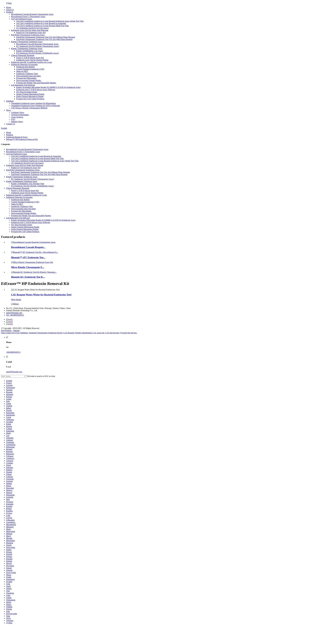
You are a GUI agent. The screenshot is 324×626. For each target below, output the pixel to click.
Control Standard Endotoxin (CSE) (30, 69)
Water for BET (22, 71)
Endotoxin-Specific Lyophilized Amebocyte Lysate (31, 62)
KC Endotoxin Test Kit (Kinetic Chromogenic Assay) (37, 46)
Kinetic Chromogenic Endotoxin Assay (27, 42)
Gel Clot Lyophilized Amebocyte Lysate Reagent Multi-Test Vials (42, 26)
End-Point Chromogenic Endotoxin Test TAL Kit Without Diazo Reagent (45, 37)
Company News (17, 112)
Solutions (10, 101)
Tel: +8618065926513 (15, 315)
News (8, 110)
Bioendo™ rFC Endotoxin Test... (28, 257)
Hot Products (6, 330)
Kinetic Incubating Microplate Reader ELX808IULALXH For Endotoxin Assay (48, 87)
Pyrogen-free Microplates (26, 78)
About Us (10, 10)
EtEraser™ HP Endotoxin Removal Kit (22, 139)
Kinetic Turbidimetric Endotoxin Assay (26, 48)
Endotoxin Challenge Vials (27, 74)
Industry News (17, 122)
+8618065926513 (13, 352)
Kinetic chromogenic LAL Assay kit (89, 333)
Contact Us (10, 124)
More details (16, 299)
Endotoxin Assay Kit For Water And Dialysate (29, 30)
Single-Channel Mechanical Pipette (30, 94)
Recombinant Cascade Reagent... (28, 247)
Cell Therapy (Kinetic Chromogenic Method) (29, 108)
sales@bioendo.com (14, 313)
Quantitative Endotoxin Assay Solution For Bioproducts (33, 103)
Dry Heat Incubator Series (26, 92)
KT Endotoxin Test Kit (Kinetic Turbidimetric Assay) (37, 53)
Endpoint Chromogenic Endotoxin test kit (45, 333)
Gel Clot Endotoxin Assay (21, 19)
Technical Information (20, 115)
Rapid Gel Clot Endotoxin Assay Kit (31, 32)
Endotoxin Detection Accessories (24, 64)
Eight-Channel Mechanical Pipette (30, 96)
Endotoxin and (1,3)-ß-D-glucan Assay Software (35, 90)
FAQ (13, 119)
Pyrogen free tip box (128, 333)
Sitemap (16, 330)
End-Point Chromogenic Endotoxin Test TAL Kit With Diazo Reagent (44, 39)
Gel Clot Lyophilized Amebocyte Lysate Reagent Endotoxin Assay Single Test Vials (50, 21)
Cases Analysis (17, 117)
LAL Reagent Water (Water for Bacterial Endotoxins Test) (41, 294)
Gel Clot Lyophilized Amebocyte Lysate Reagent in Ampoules (41, 23)
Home (8, 7)
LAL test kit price (112, 333)
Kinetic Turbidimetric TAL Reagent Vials (27, 184)
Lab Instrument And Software (23, 85)
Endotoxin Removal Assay (16, 137)
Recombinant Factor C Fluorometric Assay (28, 16)
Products (9, 12)
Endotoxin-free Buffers (25, 67)
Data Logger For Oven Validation (14, 333)
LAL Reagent (68, 333)
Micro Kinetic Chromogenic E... (27, 267)
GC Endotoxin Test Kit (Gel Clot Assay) (32, 28)
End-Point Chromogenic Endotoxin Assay (28, 35)
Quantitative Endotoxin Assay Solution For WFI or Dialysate (35, 106)
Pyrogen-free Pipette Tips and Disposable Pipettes (36, 83)
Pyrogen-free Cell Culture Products (30, 99)
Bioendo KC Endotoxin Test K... (28, 277)
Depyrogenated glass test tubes (28, 76)
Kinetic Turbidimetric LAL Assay (29, 51)
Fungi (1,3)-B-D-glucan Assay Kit (30, 58)
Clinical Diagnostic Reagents (22, 55)
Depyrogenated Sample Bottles (28, 80)
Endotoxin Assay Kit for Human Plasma (32, 60)
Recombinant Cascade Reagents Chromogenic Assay (32, 14)
